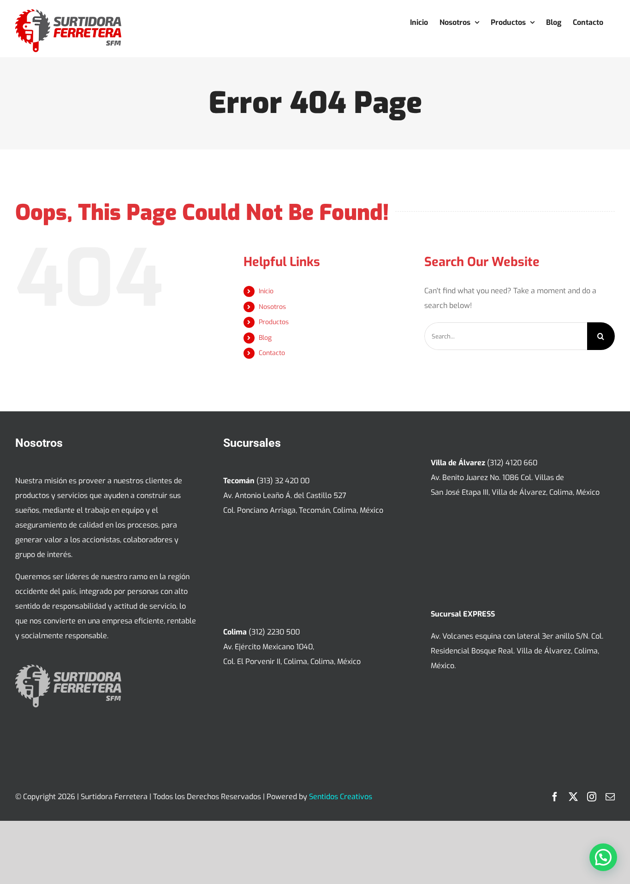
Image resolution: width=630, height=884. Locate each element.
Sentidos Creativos (340, 796)
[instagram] (591, 796)
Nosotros (272, 307)
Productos (274, 322)
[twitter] (573, 796)
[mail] (610, 796)
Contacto (272, 353)
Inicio (266, 291)
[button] (603, 857)
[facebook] (554, 796)
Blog (265, 337)
